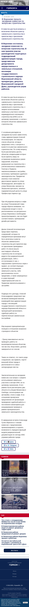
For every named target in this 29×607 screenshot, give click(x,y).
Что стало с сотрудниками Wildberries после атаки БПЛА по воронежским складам (13, 521)
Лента (14, 571)
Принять (25, 602)
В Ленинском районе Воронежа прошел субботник (14, 537)
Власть (4, 12)
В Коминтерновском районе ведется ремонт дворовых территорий (12, 527)
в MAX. (10, 449)
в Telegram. (11, 445)
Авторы (14, 576)
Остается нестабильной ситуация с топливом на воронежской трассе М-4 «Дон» (14, 542)
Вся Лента (14, 550)
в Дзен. (10, 442)
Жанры (14, 573)
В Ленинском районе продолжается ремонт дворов (13, 533)
